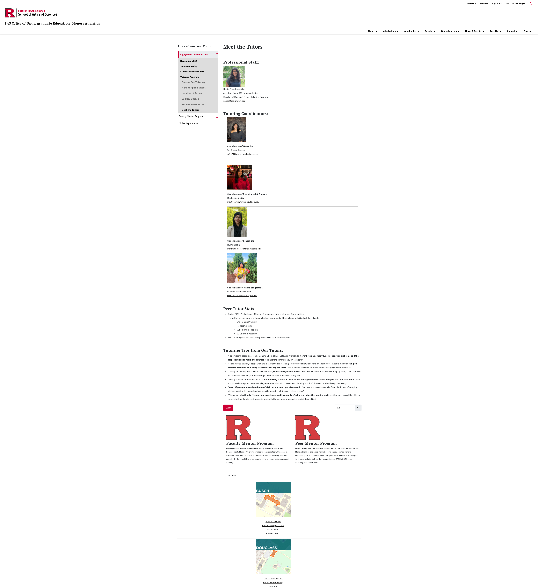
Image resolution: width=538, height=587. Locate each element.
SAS (507, 3)
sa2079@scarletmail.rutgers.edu (242, 154)
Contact (528, 31)
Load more (231, 475)
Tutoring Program (189, 76)
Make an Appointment (194, 87)
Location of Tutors (192, 93)
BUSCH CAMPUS (273, 521)
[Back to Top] (532, 580)
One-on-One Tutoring (193, 82)
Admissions (389, 31)
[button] (217, 54)
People (428, 31)
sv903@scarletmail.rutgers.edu (242, 295)
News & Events (473, 31)
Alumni (511, 31)
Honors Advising (86, 23)
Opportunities (449, 31)
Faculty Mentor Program (191, 116)
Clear (228, 407)
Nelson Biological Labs (273, 525)
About (371, 31)
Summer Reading (189, 66)
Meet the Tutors (190, 109)
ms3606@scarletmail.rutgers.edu (243, 201)
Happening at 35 (188, 60)
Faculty (494, 31)
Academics (410, 31)
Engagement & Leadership (194, 54)
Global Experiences (188, 123)
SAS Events (471, 3)
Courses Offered (190, 98)
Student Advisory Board (192, 71)
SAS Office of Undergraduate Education (37, 23)
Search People (518, 3)
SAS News (484, 3)
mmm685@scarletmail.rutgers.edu (244, 248)
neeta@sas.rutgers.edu (234, 100)
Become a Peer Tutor (193, 104)
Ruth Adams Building (273, 582)
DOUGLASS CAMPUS (273, 578)
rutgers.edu (497, 3)
